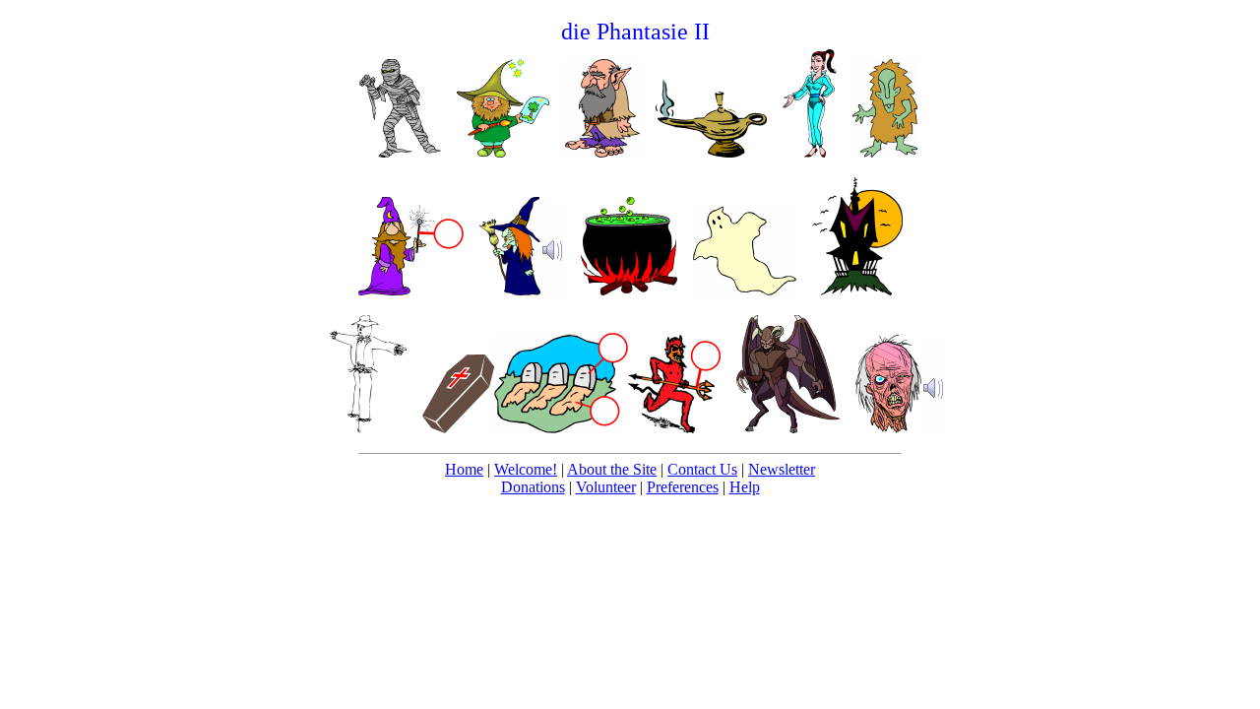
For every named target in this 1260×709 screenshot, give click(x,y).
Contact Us (702, 469)
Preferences (683, 487)
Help (744, 487)
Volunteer (606, 487)
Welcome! (525, 469)
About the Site (612, 469)
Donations (533, 487)
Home (464, 469)
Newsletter (781, 469)
